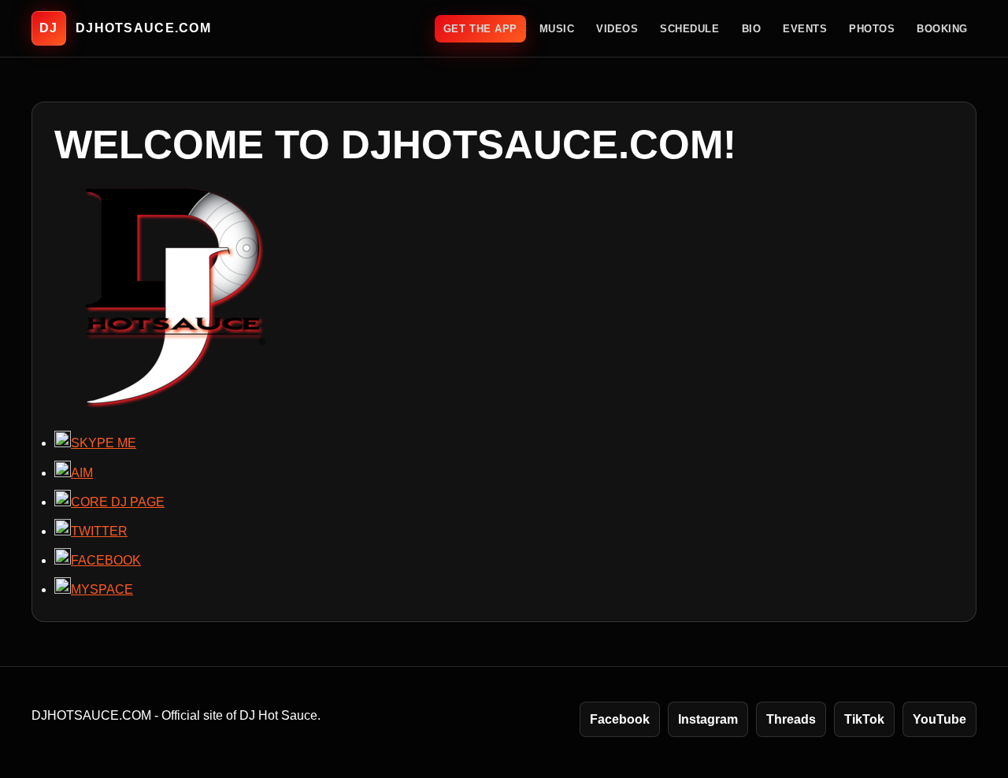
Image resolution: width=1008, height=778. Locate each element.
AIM (82, 473)
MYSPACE (102, 589)
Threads (791, 719)
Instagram (708, 719)
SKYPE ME (103, 443)
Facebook (620, 719)
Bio (752, 29)
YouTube (939, 719)
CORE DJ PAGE (118, 502)
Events (805, 29)
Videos (617, 29)
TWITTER (99, 531)
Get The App (480, 29)
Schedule (689, 29)
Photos (872, 29)
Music (557, 29)
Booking (942, 29)
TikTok (864, 719)
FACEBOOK (106, 560)
